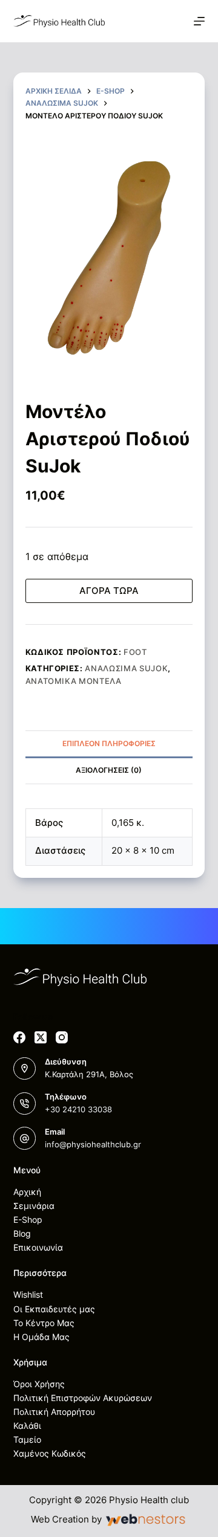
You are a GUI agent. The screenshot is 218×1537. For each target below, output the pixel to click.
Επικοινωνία (38, 1247)
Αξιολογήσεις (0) (109, 770)
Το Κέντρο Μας (43, 1323)
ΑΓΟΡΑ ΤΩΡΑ (109, 590)
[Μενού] (199, 21)
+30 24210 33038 (78, 1109)
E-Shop (27, 1219)
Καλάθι (27, 1425)
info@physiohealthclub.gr (93, 1144)
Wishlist (28, 1294)
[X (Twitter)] (41, 1037)
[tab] (109, 743)
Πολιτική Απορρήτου (54, 1411)
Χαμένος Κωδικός (49, 1453)
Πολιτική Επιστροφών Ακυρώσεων (82, 1398)
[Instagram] (62, 1037)
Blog (22, 1233)
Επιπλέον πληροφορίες (109, 743)
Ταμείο (27, 1439)
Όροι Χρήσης (39, 1384)
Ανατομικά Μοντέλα (73, 681)
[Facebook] (19, 1037)
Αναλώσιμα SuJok (126, 668)
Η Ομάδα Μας (41, 1337)
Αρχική (27, 1192)
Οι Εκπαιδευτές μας (54, 1309)
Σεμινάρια (33, 1205)
